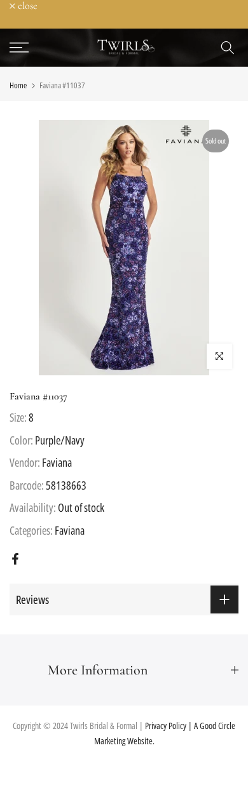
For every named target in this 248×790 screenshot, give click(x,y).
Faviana (57, 462)
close (26, 6)
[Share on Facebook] (15, 559)
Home (18, 85)
